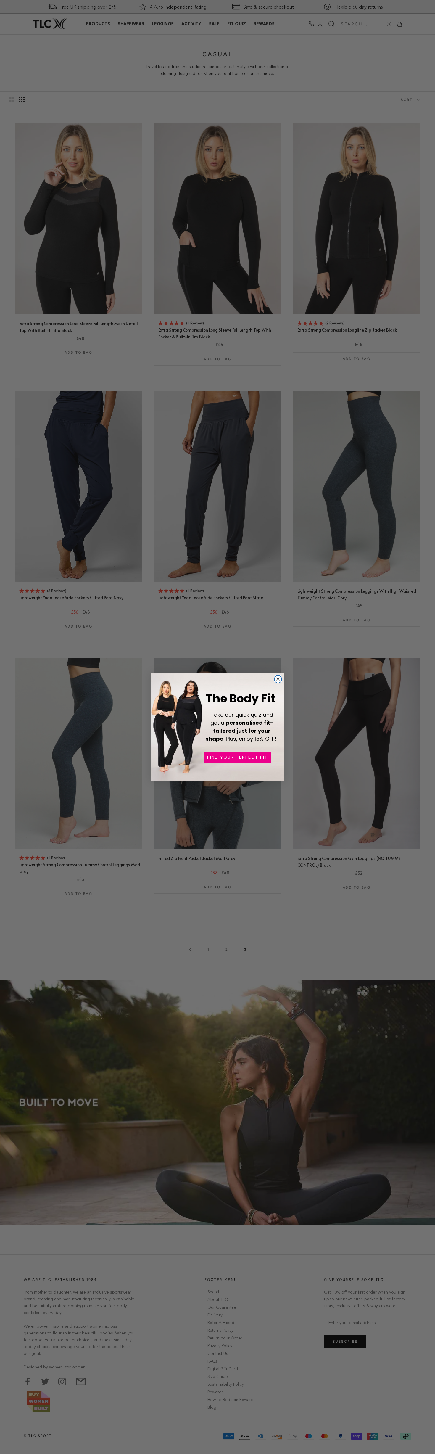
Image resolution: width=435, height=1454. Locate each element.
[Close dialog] (278, 679)
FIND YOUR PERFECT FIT (237, 757)
